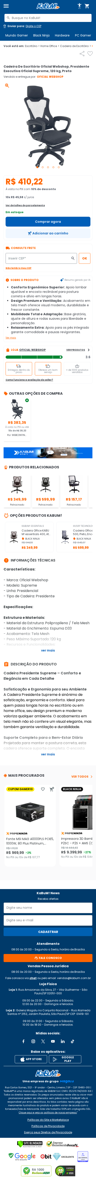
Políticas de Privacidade (48, 1126)
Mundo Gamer (16, 35)
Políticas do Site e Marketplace (48, 1120)
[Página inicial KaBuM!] (48, 6)
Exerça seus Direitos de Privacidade (48, 1132)
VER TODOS (79, 776)
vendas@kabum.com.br (74, 978)
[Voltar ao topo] (48, 1073)
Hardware (62, 35)
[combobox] (48, 18)
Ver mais (11, 337)
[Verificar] (30, 1144)
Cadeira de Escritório (75, 46)
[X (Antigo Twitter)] (43, 1041)
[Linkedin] (63, 1041)
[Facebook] (23, 1041)
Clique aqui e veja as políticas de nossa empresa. (48, 1112)
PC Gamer (83, 35)
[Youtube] (53, 1041)
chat (33, 978)
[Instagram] (33, 1041)
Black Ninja (41, 35)
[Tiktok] (73, 1041)
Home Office (49, 46)
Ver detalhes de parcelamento (25, 205)
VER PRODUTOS (75, 350)
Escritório (32, 46)
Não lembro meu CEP (18, 268)
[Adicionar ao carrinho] (52, 789)
